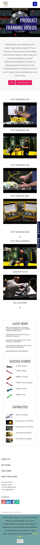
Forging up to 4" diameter (24, 421)
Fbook (13, 502)
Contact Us (5, 459)
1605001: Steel (20, 394)
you (2, 502)
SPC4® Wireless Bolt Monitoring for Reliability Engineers (18, 335)
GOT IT (20, 541)
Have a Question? (23, 82)
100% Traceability (22, 415)
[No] (38, 530)
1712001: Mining (21, 366)
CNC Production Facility (24, 433)
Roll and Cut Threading (23, 439)
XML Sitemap (5, 465)
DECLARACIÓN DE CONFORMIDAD (17, 351)
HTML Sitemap (6, 471)
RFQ (11, 82)
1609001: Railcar (21, 388)
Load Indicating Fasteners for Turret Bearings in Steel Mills (18, 340)
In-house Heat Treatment (24, 427)
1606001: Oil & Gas (22, 377)
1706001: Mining (21, 371)
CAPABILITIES (20, 407)
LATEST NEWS (20, 323)
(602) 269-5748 (9, 490)
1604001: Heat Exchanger (24, 382)
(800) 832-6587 (11, 487)
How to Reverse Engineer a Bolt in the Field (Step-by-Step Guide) (18, 346)
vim (16, 502)
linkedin (8, 502)
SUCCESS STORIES (20, 361)
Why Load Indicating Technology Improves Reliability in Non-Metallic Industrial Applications (18, 329)
